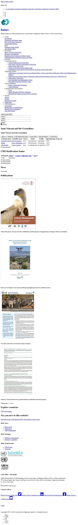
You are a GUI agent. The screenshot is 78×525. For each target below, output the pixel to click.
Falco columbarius (17, 143)
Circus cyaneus (16, 145)
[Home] (5, 25)
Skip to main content (7, 1)
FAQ (6, 45)
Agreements (8, 106)
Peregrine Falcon (6, 141)
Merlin (3, 143)
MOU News (8, 427)
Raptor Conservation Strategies (17, 85)
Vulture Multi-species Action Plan (18, 63)
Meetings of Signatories (12, 54)
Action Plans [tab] (33, 136)
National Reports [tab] (43, 136)
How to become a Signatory (13, 42)
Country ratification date (23, 156)
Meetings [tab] (10, 136)
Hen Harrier (4, 145)
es (5, 16)
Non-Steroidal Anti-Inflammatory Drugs (20, 80)
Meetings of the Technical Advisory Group (17, 56)
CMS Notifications (10, 430)
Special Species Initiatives (12, 109)
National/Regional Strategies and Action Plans (18, 57)
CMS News (8, 429)
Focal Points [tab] (53, 136)
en (5, 12)
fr (5, 14)
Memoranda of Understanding (14, 107)
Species (7, 97)
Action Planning (13, 87)
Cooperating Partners (11, 44)
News (10, 90)
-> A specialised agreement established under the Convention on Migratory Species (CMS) (32, 9)
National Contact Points (12, 47)
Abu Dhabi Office (10, 49)
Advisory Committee (11, 439)
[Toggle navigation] (6, 516)
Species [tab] (4, 136)
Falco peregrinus (17, 141)
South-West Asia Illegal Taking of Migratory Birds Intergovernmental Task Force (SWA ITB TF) (37, 76)
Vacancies (8, 449)
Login (2, 505)
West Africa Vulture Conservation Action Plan (22, 64)
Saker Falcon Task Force (15, 66)
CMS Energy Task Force (15, 78)
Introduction (8, 38)
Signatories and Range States (13, 40)
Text (35, 156)
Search (3, 116)
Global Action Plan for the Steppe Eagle (20, 68)
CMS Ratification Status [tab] (21, 136)
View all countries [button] (6, 411)
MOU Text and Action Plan (13, 52)
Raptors (5, 29)
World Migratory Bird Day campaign (19, 92)
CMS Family (8, 447)
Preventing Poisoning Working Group (19, 82)
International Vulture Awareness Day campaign (22, 94)
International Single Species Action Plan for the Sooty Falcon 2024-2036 (30, 69)
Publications (8, 102)
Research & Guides (10, 100)
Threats (7, 99)
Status (11, 156)
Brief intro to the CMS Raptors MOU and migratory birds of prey (20, 419)
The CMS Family (10, 111)
